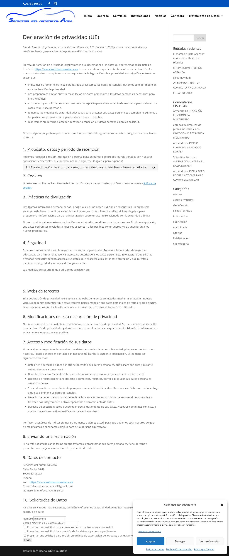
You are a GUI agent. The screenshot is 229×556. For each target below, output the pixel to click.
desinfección (180, 205)
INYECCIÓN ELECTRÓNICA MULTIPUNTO (187, 115)
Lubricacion (180, 221)
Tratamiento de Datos (204, 15)
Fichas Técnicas (182, 210)
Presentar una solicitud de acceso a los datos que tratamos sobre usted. (70, 527)
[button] (222, 505)
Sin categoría (181, 243)
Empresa (102, 15)
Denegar (180, 541)
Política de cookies (155, 549)
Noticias (160, 15)
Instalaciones (140, 15)
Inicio (88, 15)
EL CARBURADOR (183, 93)
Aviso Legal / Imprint (204, 549)
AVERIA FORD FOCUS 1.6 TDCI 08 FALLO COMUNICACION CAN (188, 175)
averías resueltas (183, 199)
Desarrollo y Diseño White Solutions (45, 551)
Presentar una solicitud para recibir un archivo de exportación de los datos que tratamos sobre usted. (88, 535)
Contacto (177, 15)
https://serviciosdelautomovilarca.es (56, 69)
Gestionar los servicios (149, 531)
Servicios (120, 15)
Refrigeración (181, 238)
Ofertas (177, 233)
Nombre (28, 518)
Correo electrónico (34, 523)
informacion (180, 216)
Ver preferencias (210, 541)
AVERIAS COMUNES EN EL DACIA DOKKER (187, 147)
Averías (177, 194)
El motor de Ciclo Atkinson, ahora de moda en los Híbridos (189, 58)
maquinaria (180, 227)
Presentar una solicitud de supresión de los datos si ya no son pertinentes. (71, 531)
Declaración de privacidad (179, 549)
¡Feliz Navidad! (182, 77)
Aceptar (150, 541)
